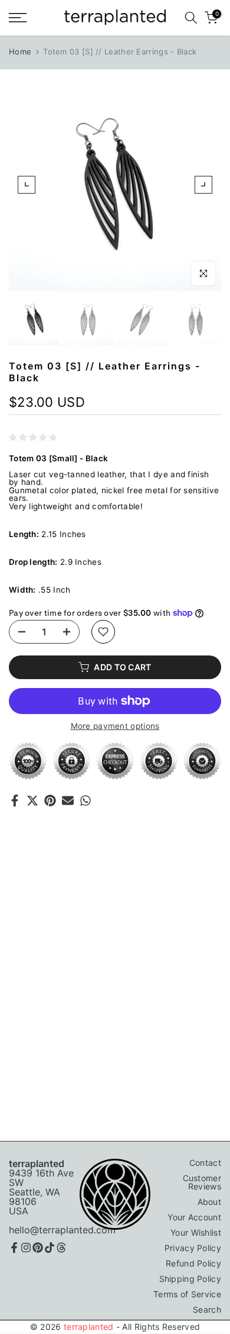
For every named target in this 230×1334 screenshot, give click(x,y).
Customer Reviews (202, 1182)
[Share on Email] (68, 800)
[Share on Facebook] (15, 800)
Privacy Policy (193, 1248)
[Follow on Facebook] (14, 1247)
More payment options (115, 726)
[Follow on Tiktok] (49, 1247)
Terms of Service (187, 1294)
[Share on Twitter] (32, 800)
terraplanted (89, 1327)
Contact (205, 1163)
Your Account (194, 1217)
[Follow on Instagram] (26, 1247)
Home (20, 51)
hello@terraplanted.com (62, 1230)
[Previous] (26, 185)
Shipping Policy (190, 1279)
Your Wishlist (195, 1232)
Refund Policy (193, 1263)
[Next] (203, 185)
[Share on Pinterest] (50, 800)
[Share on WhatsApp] (85, 800)
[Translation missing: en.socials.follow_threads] (61, 1247)
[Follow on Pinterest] (37, 1247)
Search (207, 1309)
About (210, 1202)
